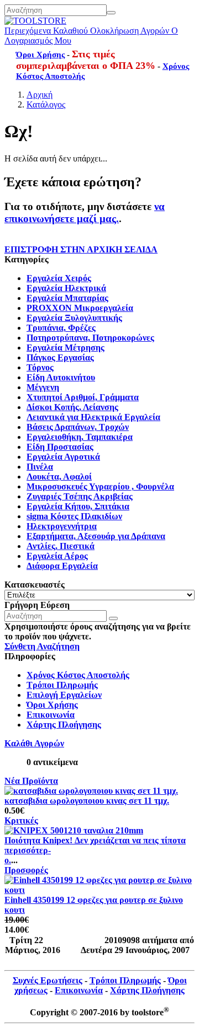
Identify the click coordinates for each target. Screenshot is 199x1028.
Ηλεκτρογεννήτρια (62, 526)
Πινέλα (40, 466)
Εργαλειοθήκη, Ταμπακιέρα (80, 437)
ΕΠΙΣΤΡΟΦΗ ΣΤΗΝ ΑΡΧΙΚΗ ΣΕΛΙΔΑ (81, 249)
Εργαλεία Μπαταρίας (67, 298)
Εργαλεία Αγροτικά (63, 456)
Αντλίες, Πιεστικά (61, 546)
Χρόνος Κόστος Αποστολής (78, 675)
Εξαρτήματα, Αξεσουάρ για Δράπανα (96, 536)
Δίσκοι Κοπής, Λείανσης (72, 407)
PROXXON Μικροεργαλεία (80, 308)
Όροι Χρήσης (40, 54)
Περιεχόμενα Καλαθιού (46, 30)
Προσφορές (26, 870)
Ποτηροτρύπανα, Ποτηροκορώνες (90, 337)
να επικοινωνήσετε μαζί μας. (84, 212)
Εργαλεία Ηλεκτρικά (66, 288)
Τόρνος (40, 367)
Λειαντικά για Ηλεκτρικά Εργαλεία (93, 417)
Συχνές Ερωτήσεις (47, 980)
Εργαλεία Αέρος (57, 556)
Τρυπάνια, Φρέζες (61, 327)
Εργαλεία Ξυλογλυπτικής (74, 317)
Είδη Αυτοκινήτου (61, 377)
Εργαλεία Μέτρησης (65, 347)
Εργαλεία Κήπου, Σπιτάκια (78, 506)
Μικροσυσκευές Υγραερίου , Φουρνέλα (100, 486)
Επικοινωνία (51, 714)
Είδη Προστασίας (60, 446)
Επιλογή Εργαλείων (64, 694)
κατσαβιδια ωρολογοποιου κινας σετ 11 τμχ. (86, 800)
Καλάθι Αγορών (34, 743)
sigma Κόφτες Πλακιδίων (74, 516)
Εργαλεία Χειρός (59, 278)
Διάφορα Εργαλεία (62, 565)
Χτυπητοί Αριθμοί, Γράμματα (83, 397)
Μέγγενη (43, 387)
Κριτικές (21, 820)
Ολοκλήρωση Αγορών (129, 30)
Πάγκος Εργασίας (60, 357)
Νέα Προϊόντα (31, 780)
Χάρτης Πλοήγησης (64, 724)
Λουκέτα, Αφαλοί (59, 476)
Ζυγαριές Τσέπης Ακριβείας (80, 496)
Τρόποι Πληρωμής (62, 685)
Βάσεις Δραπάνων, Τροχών (78, 427)
